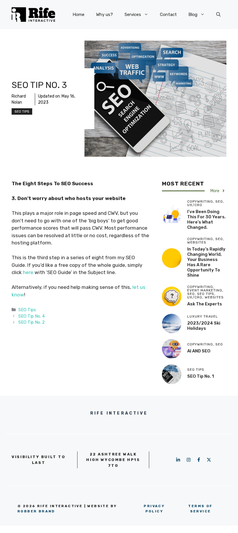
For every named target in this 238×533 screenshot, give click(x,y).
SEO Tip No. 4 (31, 316)
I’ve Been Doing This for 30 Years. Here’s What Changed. (206, 219)
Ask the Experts (204, 304)
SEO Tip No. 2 (31, 322)
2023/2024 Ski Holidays (203, 325)
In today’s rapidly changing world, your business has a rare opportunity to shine (206, 262)
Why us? (104, 14)
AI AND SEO (198, 351)
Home (78, 14)
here (29, 272)
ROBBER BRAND (36, 511)
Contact (168, 14)
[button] (218, 14)
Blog (192, 14)
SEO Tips (22, 111)
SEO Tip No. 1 (200, 376)
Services (133, 14)
